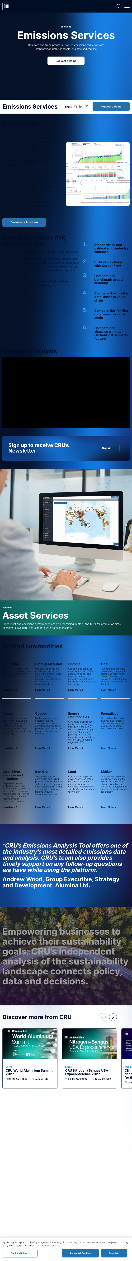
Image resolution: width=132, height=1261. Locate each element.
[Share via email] (75, 107)
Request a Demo (66, 60)
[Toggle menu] (127, 6)
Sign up (106, 448)
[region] (66, 1249)
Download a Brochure (24, 222)
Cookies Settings (20, 1253)
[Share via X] (86, 106)
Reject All (114, 1253)
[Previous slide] (102, 1017)
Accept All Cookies (80, 1253)
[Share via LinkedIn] (81, 106)
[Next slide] (113, 1017)
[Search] (119, 6)
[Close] (126, 1242)
